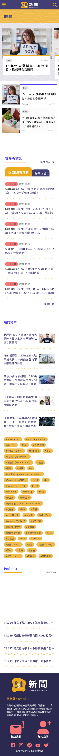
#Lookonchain (13, 439)
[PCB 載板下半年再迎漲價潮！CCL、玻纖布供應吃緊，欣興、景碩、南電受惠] (47, 425)
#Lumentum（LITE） (16, 486)
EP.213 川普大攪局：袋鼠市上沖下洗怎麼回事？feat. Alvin (30, 661)
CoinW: (10, 189)
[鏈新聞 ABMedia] (29, 4)
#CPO (35, 480)
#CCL (49, 533)
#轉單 (20, 468)
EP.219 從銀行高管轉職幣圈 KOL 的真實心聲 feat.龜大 (30, 635)
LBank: (10, 209)
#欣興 (20, 550)
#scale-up (27, 491)
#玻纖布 (31, 556)
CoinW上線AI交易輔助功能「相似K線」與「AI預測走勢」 (29, 271)
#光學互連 (25, 498)
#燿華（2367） (13, 556)
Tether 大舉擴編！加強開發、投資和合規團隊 (27, 67)
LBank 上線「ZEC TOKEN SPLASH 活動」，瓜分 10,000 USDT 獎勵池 (29, 211)
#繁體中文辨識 (33, 533)
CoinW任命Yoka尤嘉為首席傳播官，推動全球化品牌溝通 (29, 191)
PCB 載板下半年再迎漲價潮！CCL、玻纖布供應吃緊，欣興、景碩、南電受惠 (20, 422)
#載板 (8, 468)
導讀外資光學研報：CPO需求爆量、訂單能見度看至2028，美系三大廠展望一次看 (20, 380)
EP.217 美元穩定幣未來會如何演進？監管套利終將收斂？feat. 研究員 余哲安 (30, 648)
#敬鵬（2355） (46, 544)
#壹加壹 (30, 527)
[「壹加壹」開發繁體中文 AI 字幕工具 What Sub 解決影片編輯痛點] (47, 404)
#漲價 (32, 550)
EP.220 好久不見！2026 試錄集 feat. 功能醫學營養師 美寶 (30, 622)
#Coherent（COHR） (16, 480)
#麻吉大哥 (11, 445)
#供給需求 (34, 451)
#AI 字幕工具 (12, 515)
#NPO (35, 486)
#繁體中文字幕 (13, 533)
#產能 (40, 462)
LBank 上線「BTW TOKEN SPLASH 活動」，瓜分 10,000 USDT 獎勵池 (29, 293)
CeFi (9, 60)
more (47, 303)
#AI (31, 468)
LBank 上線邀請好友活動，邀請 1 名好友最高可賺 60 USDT (29, 231)
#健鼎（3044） (13, 544)
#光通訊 (10, 509)
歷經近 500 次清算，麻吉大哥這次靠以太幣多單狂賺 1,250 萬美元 (20, 338)
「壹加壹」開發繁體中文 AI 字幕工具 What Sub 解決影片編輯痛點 (20, 401)
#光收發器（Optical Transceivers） (23, 503)
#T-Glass (35, 538)
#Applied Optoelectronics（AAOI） (24, 474)
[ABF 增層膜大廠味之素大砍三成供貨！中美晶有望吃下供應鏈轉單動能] (47, 362)
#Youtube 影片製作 (15, 521)
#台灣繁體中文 (13, 527)
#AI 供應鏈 (38, 445)
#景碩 (8, 550)
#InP (46, 480)
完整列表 (45, 162)
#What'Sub (44, 515)
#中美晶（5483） (14, 451)
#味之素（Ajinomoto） (17, 456)
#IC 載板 (10, 539)
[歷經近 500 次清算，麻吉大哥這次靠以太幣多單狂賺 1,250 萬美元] (47, 341)
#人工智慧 (36, 521)
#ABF (24, 445)
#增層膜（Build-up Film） (18, 462)
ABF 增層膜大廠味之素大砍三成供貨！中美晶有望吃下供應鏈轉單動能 (20, 359)
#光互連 (10, 498)
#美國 (22, 509)
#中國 (41, 492)
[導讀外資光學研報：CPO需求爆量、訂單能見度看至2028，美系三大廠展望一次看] (47, 383)
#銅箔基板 (45, 556)
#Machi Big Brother (36, 439)
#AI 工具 (28, 515)
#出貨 (48, 451)
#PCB (22, 538)
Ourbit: (10, 249)
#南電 (29, 544)
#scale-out (11, 491)
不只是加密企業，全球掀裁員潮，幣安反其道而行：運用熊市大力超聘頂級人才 (39, 122)
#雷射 (34, 509)
